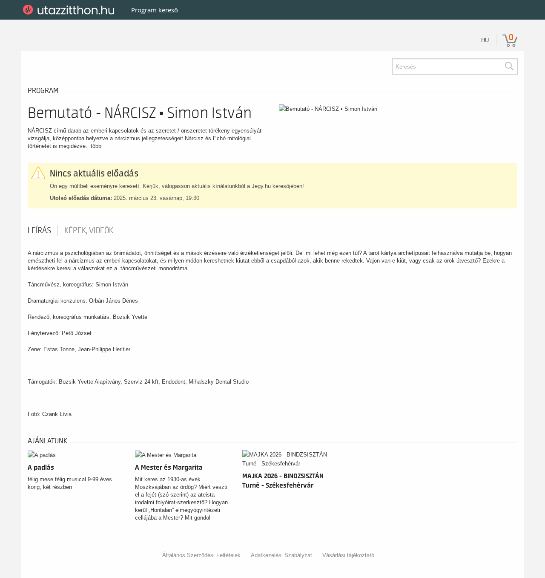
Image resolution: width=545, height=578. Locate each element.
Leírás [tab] (39, 230)
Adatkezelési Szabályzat (281, 555)
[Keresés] (509, 66)
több (96, 146)
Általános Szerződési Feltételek (201, 555)
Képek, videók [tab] (88, 230)
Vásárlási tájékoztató (348, 555)
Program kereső (154, 10)
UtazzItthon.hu (70, 10)
